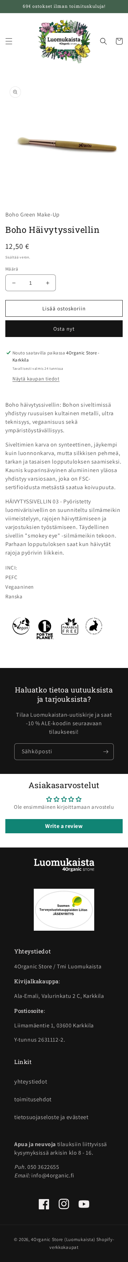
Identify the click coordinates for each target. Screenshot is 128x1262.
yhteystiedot (30, 1081)
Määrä (11, 269)
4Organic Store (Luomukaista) (63, 1239)
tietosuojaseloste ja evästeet (51, 1117)
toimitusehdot (33, 1099)
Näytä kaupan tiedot (35, 378)
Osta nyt (64, 328)
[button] (9, 41)
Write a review (63, 826)
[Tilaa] (105, 751)
